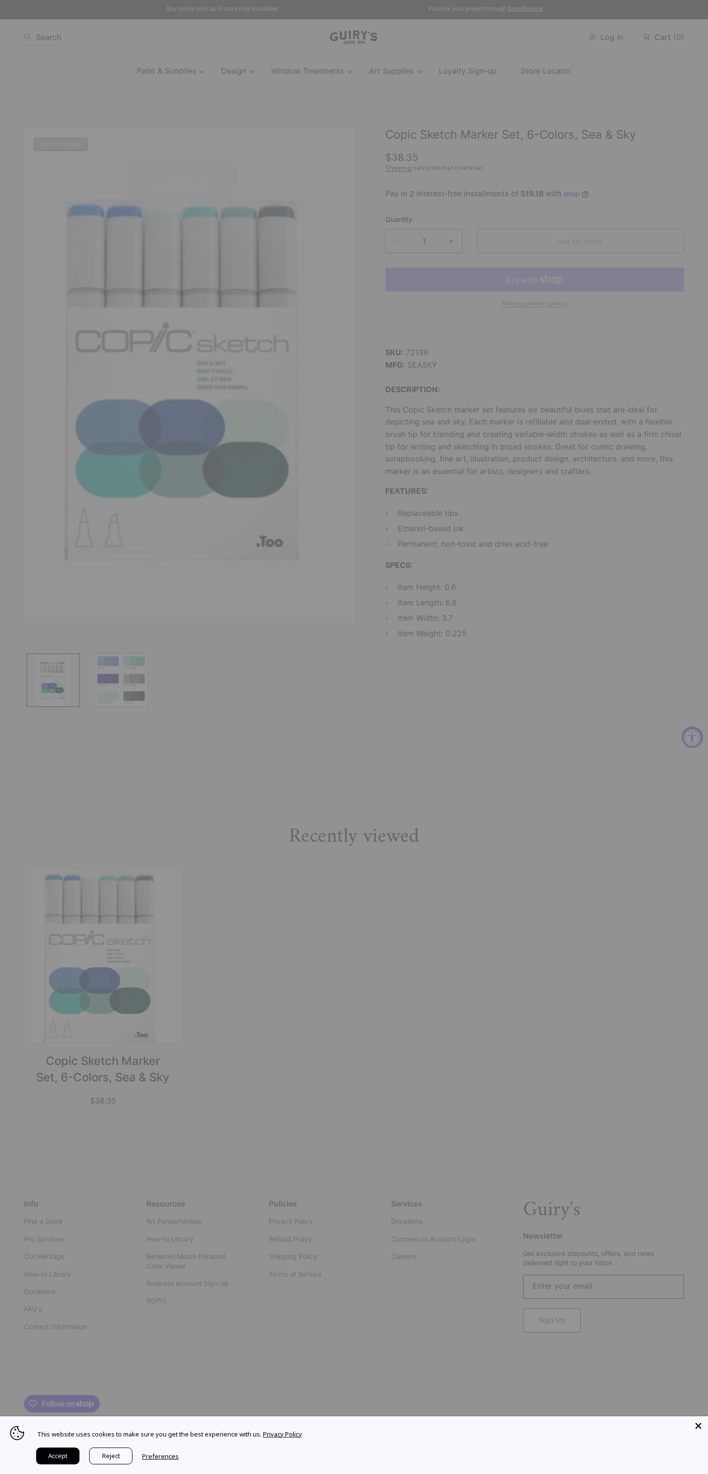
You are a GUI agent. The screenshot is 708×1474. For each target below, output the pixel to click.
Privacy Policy (282, 1434)
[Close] (698, 1426)
